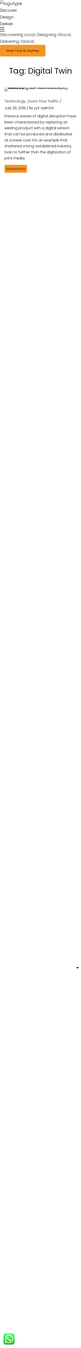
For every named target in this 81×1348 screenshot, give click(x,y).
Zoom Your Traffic (43, 101)
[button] (22, 51)
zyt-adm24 (44, 108)
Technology (15, 101)
